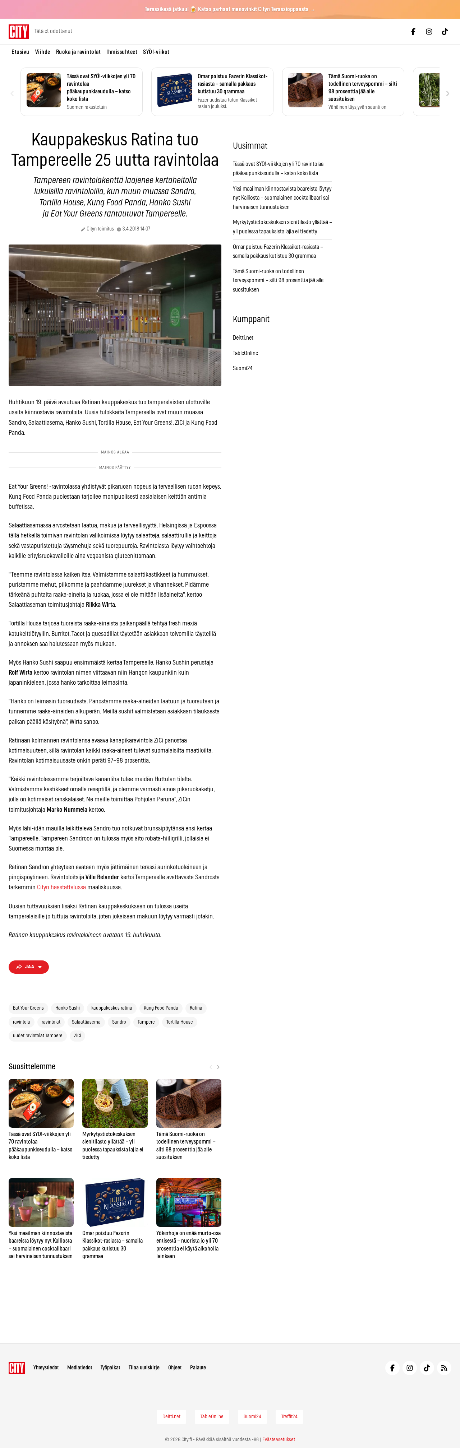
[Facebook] (413, 31)
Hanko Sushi (67, 1008)
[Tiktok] (444, 31)
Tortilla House (179, 1022)
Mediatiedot (79, 1367)
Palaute (198, 1367)
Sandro (119, 1022)
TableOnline (245, 353)
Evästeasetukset (278, 1439)
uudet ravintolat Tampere (38, 1035)
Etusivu (20, 52)
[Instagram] (429, 31)
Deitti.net (243, 338)
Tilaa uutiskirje (144, 1367)
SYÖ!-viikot (156, 52)
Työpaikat (110, 1367)
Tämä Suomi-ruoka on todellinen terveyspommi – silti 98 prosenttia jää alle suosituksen (278, 281)
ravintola (21, 1022)
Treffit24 (289, 1416)
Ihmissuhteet (121, 52)
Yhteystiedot (46, 1367)
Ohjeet (174, 1367)
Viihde (42, 52)
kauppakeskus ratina (111, 1008)
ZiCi (77, 1035)
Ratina (196, 1008)
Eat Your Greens (28, 1008)
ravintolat (51, 1022)
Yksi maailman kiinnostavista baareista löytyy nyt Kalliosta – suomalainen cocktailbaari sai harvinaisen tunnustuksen (282, 198)
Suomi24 (243, 368)
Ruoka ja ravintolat (78, 52)
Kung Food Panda (161, 1008)
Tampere (146, 1022)
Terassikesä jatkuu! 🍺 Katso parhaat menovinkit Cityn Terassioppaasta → (230, 9)
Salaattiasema (86, 1022)
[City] (17, 1368)
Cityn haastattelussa (61, 887)
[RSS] (444, 1368)
